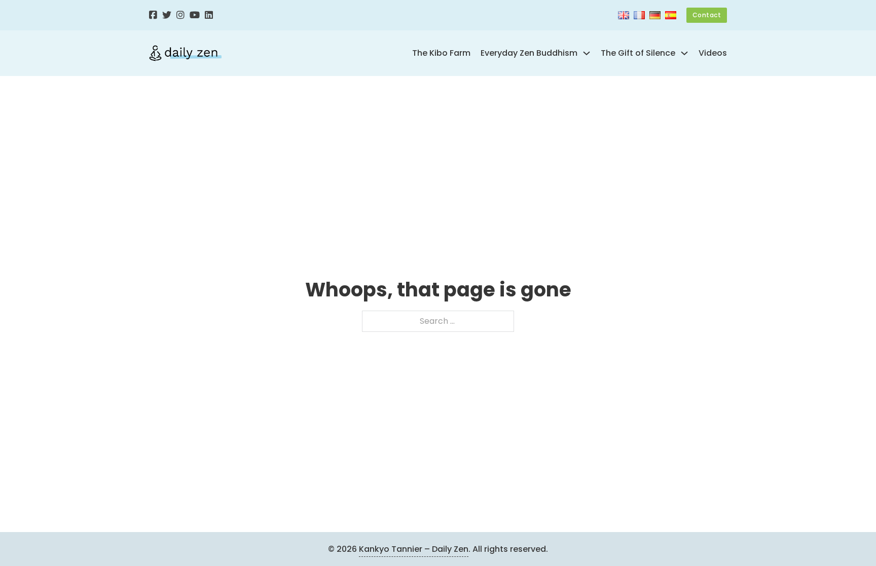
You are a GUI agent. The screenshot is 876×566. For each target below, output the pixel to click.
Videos (713, 53)
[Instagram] (180, 15)
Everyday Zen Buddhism (529, 53)
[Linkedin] (209, 15)
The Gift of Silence (638, 53)
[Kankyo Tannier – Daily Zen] (185, 53)
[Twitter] (166, 15)
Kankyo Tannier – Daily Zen (413, 549)
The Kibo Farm (441, 53)
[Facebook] (153, 15)
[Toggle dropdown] (586, 53)
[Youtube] (195, 15)
